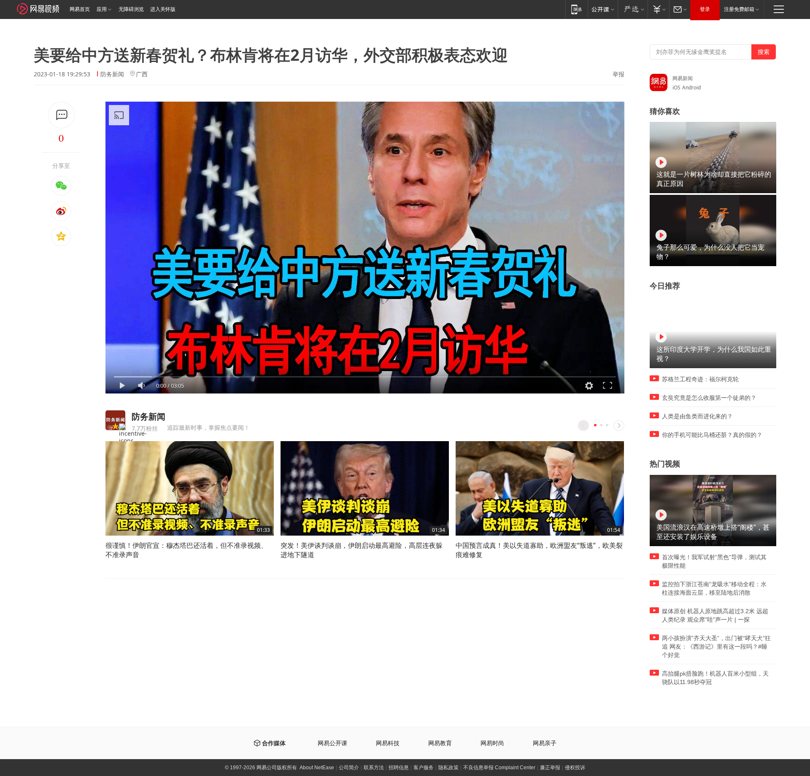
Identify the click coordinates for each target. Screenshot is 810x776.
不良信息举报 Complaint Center (499, 768)
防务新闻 (112, 74)
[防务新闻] (115, 420)
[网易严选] (633, 9)
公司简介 (349, 768)
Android (691, 87)
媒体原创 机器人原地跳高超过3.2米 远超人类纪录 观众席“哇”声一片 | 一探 (715, 615)
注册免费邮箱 (739, 9)
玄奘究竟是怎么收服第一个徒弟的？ (709, 397)
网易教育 (440, 743)
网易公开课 (332, 743)
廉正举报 (550, 768)
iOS (676, 87)
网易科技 (388, 743)
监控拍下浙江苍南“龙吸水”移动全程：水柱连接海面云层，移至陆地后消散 (714, 588)
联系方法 (374, 768)
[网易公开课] (603, 9)
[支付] (658, 9)
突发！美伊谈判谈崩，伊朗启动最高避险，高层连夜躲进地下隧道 (362, 550)
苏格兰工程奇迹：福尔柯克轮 (700, 379)
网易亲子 (544, 743)
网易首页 (80, 9)
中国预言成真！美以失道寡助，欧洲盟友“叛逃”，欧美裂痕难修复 (539, 550)
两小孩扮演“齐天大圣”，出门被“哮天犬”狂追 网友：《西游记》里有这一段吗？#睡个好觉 (716, 646)
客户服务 (423, 768)
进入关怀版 (163, 9)
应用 (102, 9)
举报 (618, 74)
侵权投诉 (575, 768)
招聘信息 (399, 768)
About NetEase (317, 768)
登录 (705, 9)
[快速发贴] (61, 115)
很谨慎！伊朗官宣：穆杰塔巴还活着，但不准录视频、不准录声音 (186, 550)
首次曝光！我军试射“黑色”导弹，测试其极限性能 (714, 561)
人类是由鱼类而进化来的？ (697, 416)
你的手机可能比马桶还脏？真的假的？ (712, 434)
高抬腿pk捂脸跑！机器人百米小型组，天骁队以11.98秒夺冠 (715, 677)
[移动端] (576, 9)
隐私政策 (448, 768)
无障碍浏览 (131, 9)
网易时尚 (492, 743)
